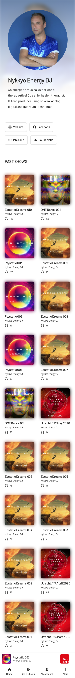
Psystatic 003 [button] (21, 657)
